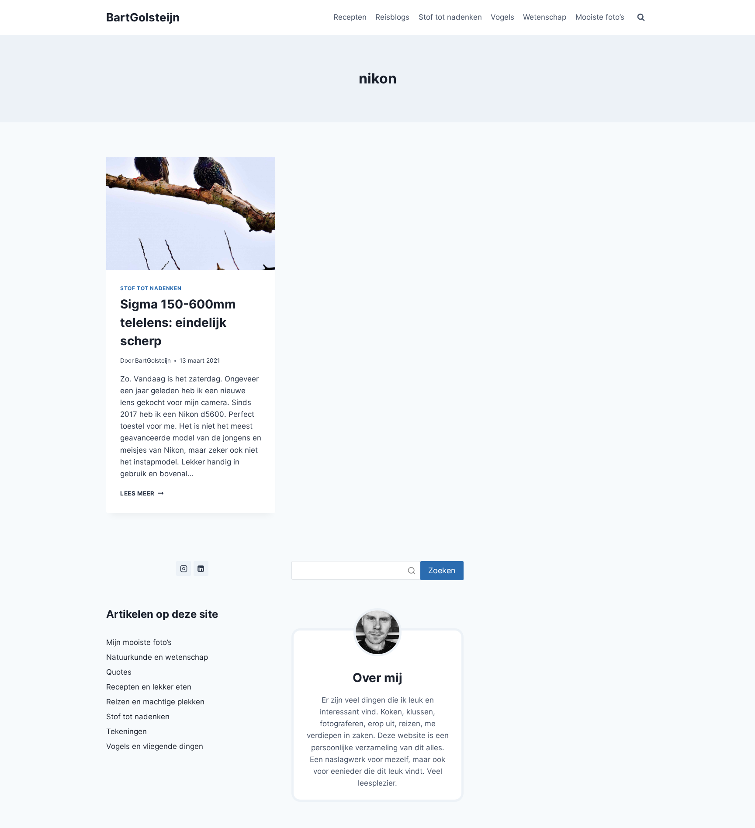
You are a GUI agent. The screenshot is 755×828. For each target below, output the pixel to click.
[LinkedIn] (201, 568)
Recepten (350, 17)
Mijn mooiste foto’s (139, 642)
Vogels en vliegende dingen (154, 746)
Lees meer (142, 493)
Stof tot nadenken (450, 17)
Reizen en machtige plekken (155, 701)
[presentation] (190, 213)
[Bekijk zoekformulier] (641, 17)
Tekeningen (126, 731)
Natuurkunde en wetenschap (157, 657)
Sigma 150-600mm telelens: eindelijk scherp (178, 322)
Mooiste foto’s (599, 17)
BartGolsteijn (153, 360)
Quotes (119, 672)
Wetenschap (544, 17)
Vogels (502, 17)
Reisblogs (392, 17)
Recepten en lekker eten (148, 686)
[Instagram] (183, 568)
